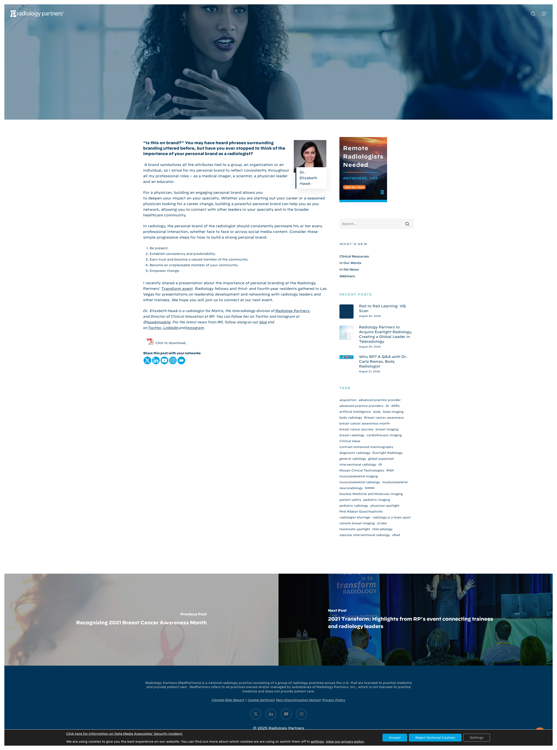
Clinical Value (349, 441)
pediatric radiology (353, 505)
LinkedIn (171, 328)
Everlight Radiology (387, 452)
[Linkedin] (156, 360)
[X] (147, 360)
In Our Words (278, 97)
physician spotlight (384, 505)
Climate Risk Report (228, 700)
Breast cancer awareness (384, 417)
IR (380, 464)
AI (387, 406)
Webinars (347, 276)
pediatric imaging (376, 499)
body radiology (350, 417)
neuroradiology (351, 488)
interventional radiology (357, 464)
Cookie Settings (261, 700)
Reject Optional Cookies (435, 737)
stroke (382, 523)
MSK (390, 470)
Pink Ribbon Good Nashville (361, 511)
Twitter (154, 328)
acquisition (347, 400)
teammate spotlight (354, 529)
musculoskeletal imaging (358, 476)
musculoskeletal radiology (359, 482)
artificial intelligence (355, 411)
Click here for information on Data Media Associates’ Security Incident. (124, 733)
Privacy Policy (333, 700)
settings (317, 741)
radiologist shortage (354, 517)
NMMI (370, 488)
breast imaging (387, 429)
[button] (544, 14)
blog (263, 322)
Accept (395, 737)
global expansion (381, 458)
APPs (395, 406)
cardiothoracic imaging (384, 435)
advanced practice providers (361, 406)
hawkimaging (158, 322)
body (377, 411)
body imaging (393, 411)
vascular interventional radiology (364, 535)
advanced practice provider (380, 400)
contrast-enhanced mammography (366, 447)
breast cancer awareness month (364, 423)
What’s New (353, 244)
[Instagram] (173, 360)
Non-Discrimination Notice (298, 700)
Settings (476, 737)
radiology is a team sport (391, 517)
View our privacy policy (345, 741)
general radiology (352, 458)
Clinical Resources (354, 256)
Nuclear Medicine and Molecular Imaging (371, 494)
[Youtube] (164, 360)
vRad (396, 535)
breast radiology (351, 435)
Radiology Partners (292, 311)
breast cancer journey (356, 429)
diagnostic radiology (354, 452)
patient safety (350, 499)
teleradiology (382, 529)
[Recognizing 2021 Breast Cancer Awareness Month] (141, 619)
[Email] (181, 360)
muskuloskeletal (395, 482)
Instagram (195, 328)
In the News (349, 269)
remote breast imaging (357, 523)
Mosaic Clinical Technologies (361, 470)
